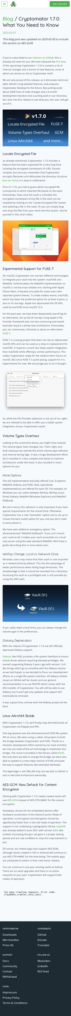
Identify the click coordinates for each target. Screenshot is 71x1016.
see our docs (10, 180)
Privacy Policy (11, 997)
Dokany (7, 656)
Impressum (10, 992)
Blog (8, 19)
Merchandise (11, 940)
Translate (43, 945)
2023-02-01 (9, 32)
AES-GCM (12, 800)
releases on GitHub (43, 57)
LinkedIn (42, 966)
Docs (6, 961)
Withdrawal (10, 976)
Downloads (10, 934)
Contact (7, 971)
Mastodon (43, 961)
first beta (61, 61)
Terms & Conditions (15, 1003)
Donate (42, 940)
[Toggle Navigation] (4, 4)
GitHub (41, 934)
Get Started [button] (60, 4)
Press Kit (8, 945)
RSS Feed (43, 971)
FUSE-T (6, 333)
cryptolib (61, 826)
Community (10, 966)
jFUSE (61, 752)
